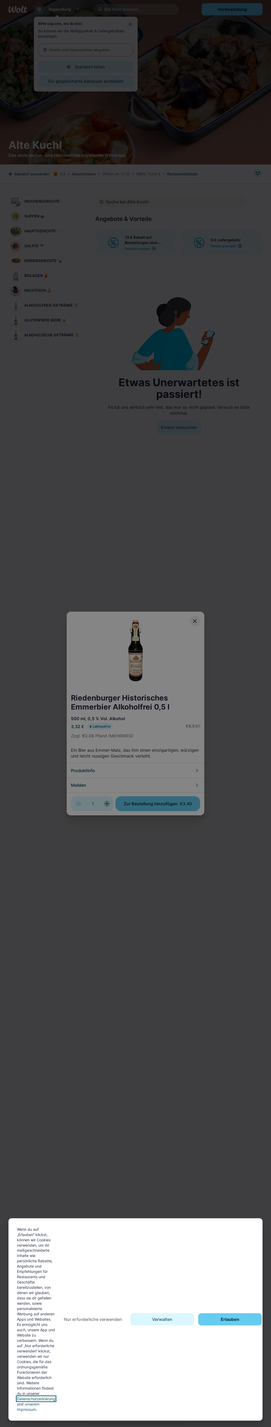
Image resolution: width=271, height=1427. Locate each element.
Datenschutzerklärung (36, 1398)
